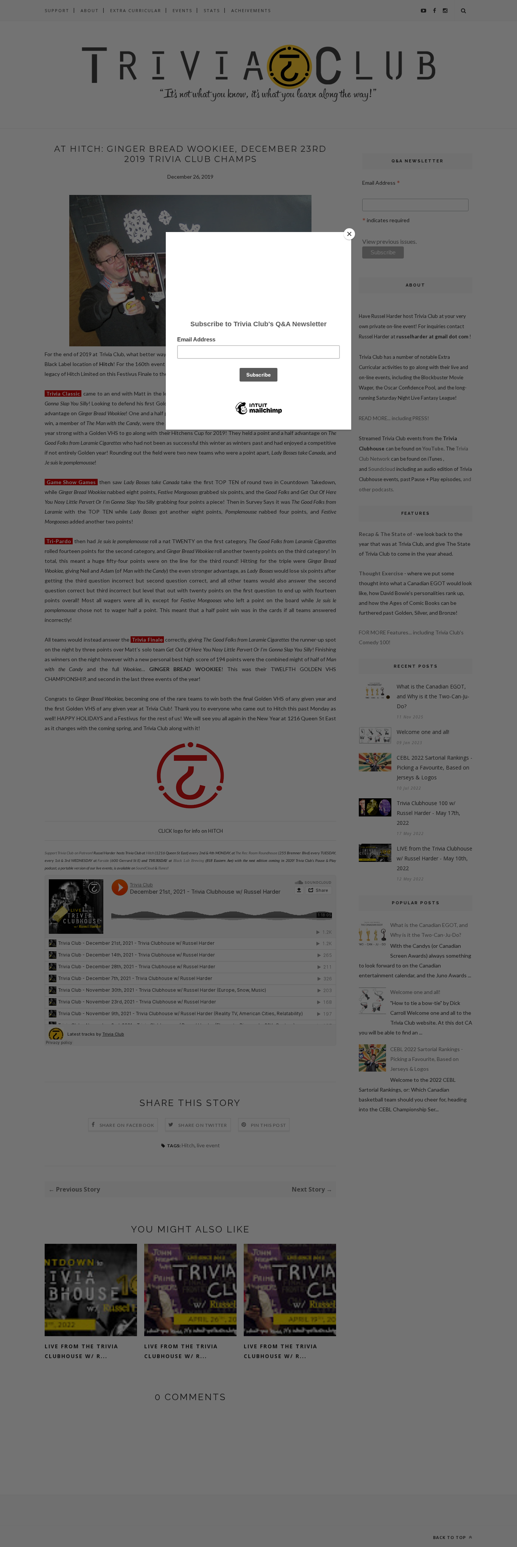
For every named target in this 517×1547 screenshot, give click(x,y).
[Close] (349, 234)
